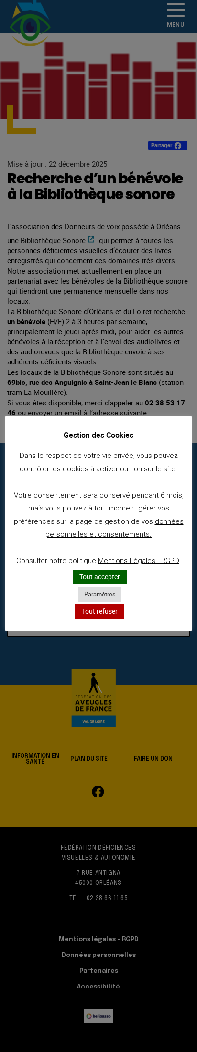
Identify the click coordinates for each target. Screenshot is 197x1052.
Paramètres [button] (100, 594)
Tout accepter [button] (99, 576)
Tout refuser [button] (100, 611)
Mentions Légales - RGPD (138, 560)
